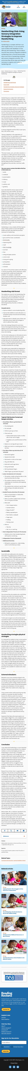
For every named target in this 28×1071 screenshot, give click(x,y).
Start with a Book (6, 1033)
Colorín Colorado (6, 1028)
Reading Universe (6, 1031)
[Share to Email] (17, 830)
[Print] (24, 830)
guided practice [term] (10, 403)
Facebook (10, 1066)
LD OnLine (4, 1029)
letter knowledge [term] (7, 247)
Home (2, 70)
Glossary (3, 1017)
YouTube (17, 1066)
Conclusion (6, 91)
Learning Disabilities (17, 860)
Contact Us (6, 1009)
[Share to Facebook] (4, 830)
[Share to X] (11, 830)
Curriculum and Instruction (7, 860)
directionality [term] (6, 240)
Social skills (6, 84)
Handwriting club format (10, 82)
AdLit (3, 1026)
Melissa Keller (6, 41)
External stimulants (8, 89)
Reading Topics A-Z (9, 70)
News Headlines (5, 1019)
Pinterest (14, 1066)
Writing (3, 28)
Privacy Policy (14, 1063)
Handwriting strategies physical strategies (14, 87)
